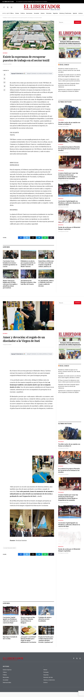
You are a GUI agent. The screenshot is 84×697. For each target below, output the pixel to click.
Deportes (55, 13)
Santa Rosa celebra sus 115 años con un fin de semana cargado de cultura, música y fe (45, 263)
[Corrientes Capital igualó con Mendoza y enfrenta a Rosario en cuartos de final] (69, 190)
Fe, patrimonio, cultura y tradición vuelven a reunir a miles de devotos (45, 283)
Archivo (81, 13)
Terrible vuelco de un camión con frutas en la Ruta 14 (69, 123)
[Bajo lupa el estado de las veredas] (11, 630)
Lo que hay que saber (10, 548)
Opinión (75, 13)
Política (23, 13)
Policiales (48, 13)
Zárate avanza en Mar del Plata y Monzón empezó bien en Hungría (28, 620)
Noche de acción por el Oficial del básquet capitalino (69, 228)
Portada (5, 17)
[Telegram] (4, 86)
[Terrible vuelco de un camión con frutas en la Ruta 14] (69, 111)
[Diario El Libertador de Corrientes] (42, 7)
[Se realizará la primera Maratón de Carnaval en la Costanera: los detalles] (69, 135)
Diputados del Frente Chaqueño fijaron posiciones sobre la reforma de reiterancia (68, 85)
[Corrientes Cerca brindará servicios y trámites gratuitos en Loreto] (11, 254)
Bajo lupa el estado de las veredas (10, 637)
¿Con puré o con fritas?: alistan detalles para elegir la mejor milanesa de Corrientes (28, 639)
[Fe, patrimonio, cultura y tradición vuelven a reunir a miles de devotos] (46, 274)
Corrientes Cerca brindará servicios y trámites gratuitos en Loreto (10, 263)
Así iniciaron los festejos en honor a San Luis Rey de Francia (28, 282)
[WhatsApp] (4, 89)
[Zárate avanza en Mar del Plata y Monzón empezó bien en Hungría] (28, 610)
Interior (43, 13)
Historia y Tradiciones (65, 13)
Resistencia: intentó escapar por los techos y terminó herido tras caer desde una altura (69, 70)
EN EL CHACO (64, 65)
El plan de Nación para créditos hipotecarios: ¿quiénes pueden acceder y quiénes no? (45, 639)
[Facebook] (4, 74)
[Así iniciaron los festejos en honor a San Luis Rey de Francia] (28, 274)
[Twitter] (4, 78)
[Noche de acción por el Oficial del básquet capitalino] (69, 216)
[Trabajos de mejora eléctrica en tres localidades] (46, 610)
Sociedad (36, 13)
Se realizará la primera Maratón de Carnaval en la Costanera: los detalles (32, 1)
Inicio (12, 13)
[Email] (4, 82)
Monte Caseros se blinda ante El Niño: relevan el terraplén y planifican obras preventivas (10, 284)
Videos (17, 13)
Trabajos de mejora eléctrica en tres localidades (44, 619)
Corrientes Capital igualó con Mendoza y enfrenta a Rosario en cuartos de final (69, 203)
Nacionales (29, 13)
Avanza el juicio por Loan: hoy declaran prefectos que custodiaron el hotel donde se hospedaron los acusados (68, 175)
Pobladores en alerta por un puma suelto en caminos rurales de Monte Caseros (28, 263)
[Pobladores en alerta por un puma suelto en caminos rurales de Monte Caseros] (28, 254)
